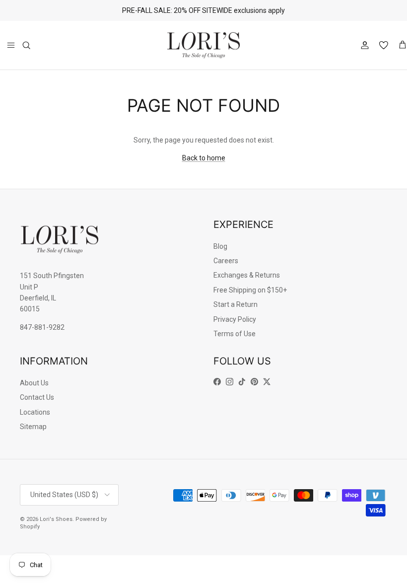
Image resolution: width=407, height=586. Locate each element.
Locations (35, 412)
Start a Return (235, 304)
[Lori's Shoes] (203, 45)
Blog (220, 246)
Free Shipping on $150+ (250, 290)
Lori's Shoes (56, 519)
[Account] (362, 45)
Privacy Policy (234, 319)
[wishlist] (383, 45)
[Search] (26, 45)
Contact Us (37, 397)
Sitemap (33, 427)
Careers (225, 261)
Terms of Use (234, 334)
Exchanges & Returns (246, 275)
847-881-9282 (42, 327)
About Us (34, 383)
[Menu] (11, 45)
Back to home (203, 158)
